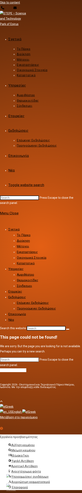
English (17, 412)
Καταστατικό (26, 263)
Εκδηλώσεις (17, 297)
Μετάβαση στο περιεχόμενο (19, 417)
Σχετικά (14, 229)
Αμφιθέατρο (25, 275)
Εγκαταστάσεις (27, 252)
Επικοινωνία (17, 314)
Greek (9, 406)
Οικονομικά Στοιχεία (31, 258)
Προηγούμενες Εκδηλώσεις (36, 308)
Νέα (11, 320)
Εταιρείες (15, 291)
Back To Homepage (13, 370)
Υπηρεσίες (16, 269)
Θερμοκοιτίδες (27, 280)
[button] (1, 428)
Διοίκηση (23, 241)
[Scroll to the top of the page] (1, 401)
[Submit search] (67, 329)
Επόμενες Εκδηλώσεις (33, 303)
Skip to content (10, 2)
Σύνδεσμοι (24, 286)
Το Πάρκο (23, 235)
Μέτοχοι (23, 246)
